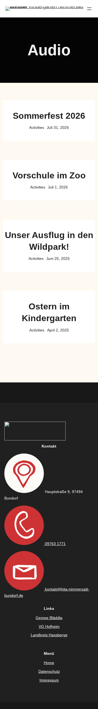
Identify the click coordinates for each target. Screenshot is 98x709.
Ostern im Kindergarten (49, 312)
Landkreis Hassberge (49, 635)
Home (49, 663)
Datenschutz (49, 671)
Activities (36, 127)
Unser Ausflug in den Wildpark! (49, 241)
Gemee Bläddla (49, 618)
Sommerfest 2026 (49, 116)
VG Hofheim (49, 626)
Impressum (49, 680)
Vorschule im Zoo (49, 175)
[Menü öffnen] (89, 8)
